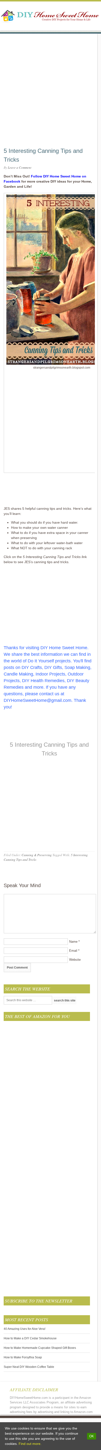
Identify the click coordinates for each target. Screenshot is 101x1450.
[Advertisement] (50, 84)
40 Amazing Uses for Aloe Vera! (24, 1329)
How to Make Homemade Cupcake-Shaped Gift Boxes (40, 1348)
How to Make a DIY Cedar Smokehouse (30, 1338)
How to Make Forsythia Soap (23, 1357)
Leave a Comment (19, 167)
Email (73, 950)
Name (73, 941)
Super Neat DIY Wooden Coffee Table (29, 1367)
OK (91, 1436)
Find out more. (30, 1444)
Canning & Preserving (37, 855)
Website (75, 959)
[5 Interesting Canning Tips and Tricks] (49, 763)
